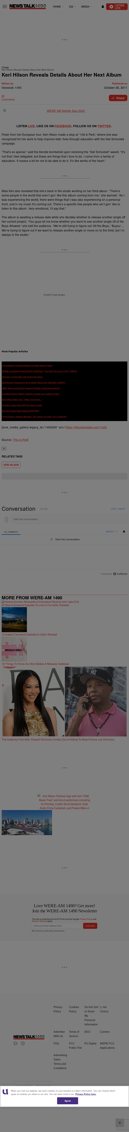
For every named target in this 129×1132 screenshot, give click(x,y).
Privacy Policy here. (85, 1094)
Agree (67, 1100)
